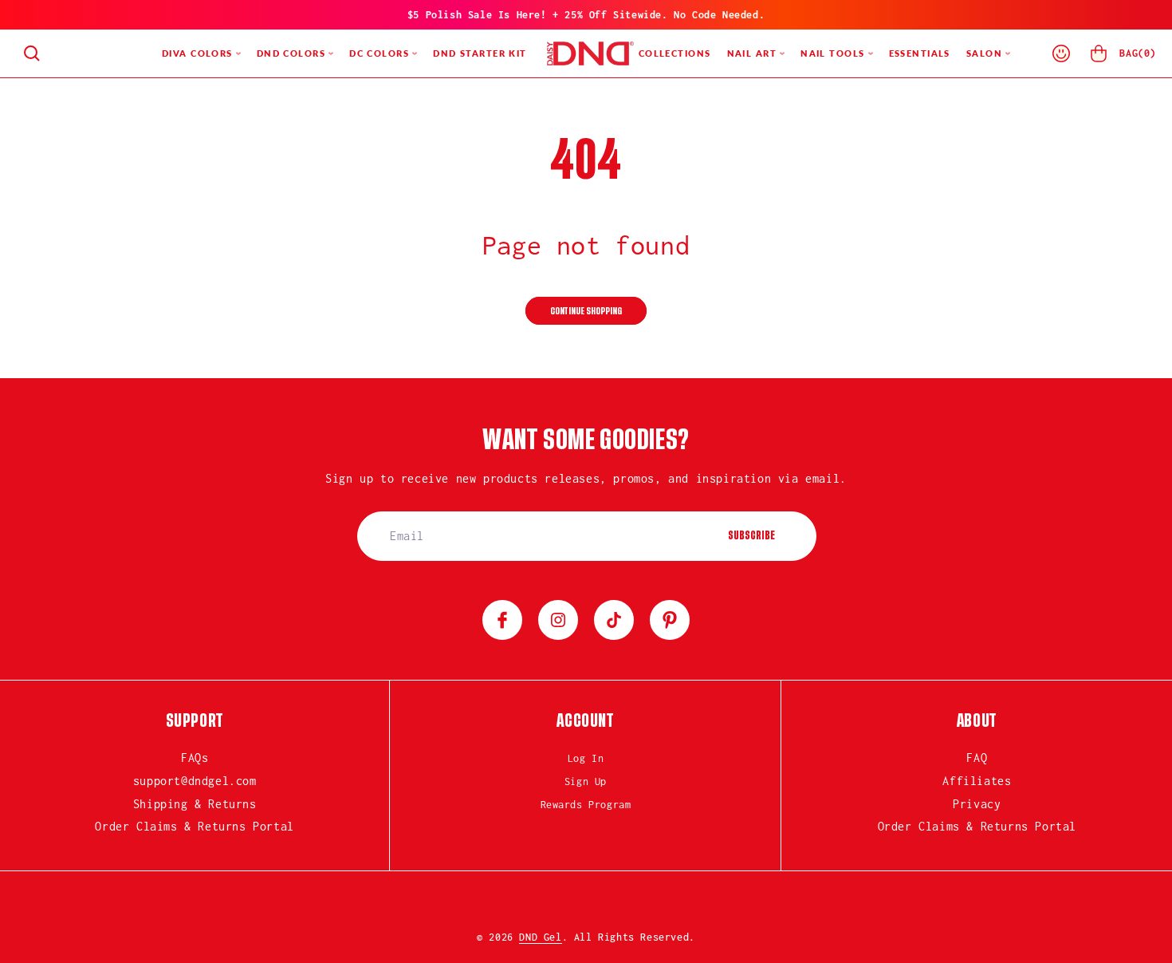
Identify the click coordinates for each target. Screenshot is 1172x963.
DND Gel (540, 937)
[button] (32, 53)
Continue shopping (586, 311)
